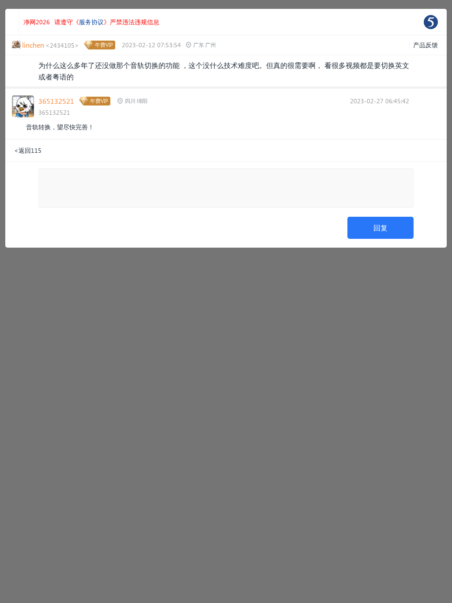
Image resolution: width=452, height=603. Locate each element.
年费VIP (104, 44)
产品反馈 (425, 45)
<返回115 (27, 150)
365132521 (56, 101)
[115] (431, 22)
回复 (380, 227)
